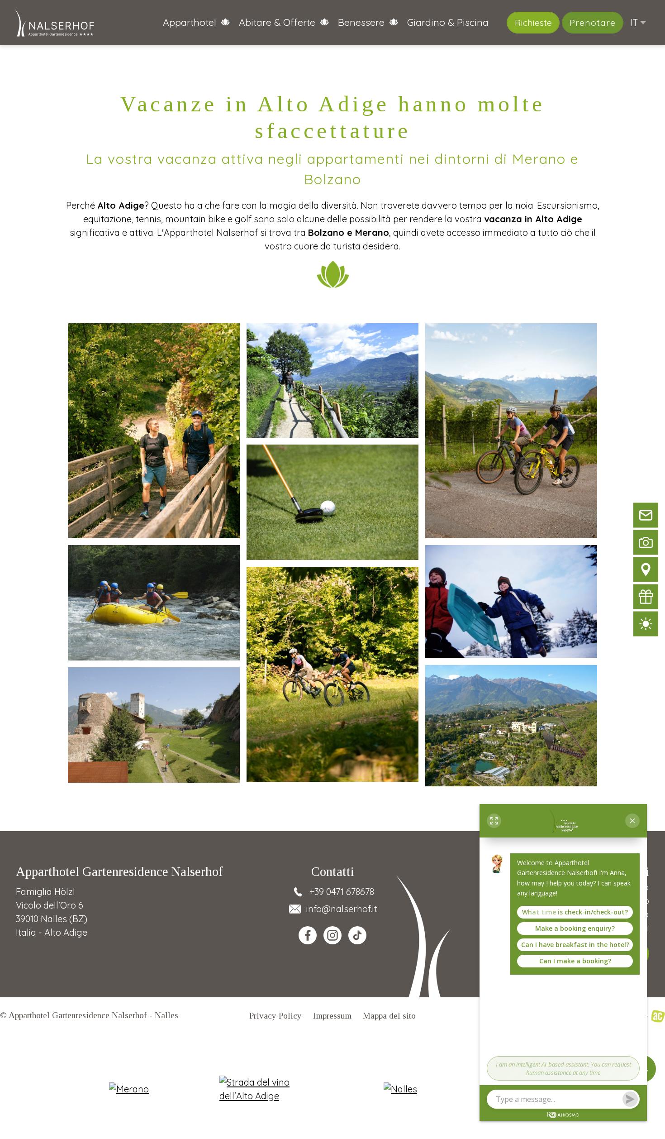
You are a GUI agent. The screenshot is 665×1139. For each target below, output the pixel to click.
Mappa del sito (389, 1015)
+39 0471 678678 (341, 891)
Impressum (332, 1015)
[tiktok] (357, 935)
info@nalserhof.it (341, 908)
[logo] (54, 22)
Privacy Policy (275, 1015)
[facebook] (308, 935)
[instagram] (332, 935)
